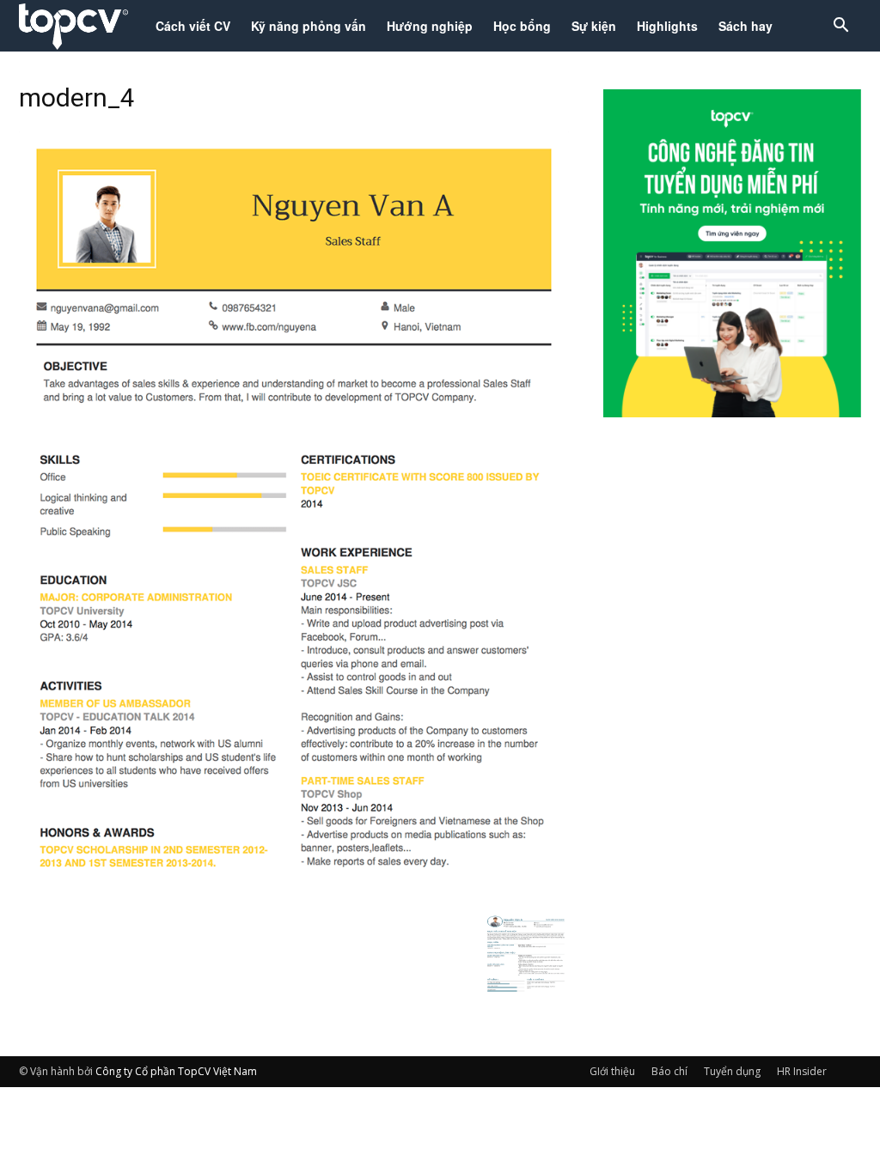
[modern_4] (294, 895)
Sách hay (745, 25)
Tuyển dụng (732, 1071)
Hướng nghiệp (430, 25)
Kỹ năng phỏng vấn (308, 25)
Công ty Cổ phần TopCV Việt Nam (176, 1071)
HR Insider (802, 1071)
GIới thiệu (612, 1071)
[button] (840, 27)
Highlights (667, 25)
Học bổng (522, 25)
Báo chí (669, 1071)
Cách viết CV (193, 25)
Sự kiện (593, 25)
